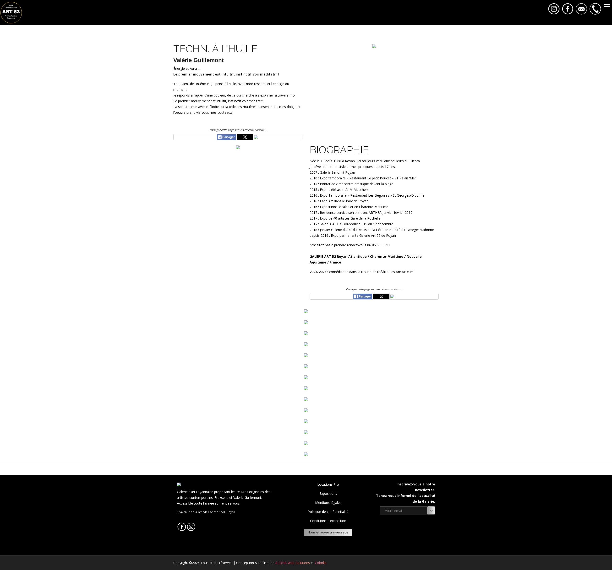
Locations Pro (328, 484)
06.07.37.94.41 (188, 519)
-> (431, 510)
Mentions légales (328, 502)
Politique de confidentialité (328, 511)
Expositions (328, 493)
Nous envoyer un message (328, 532)
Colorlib (321, 562)
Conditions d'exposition (328, 520)
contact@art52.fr (190, 515)
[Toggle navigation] (607, 6)
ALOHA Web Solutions (292, 562)
